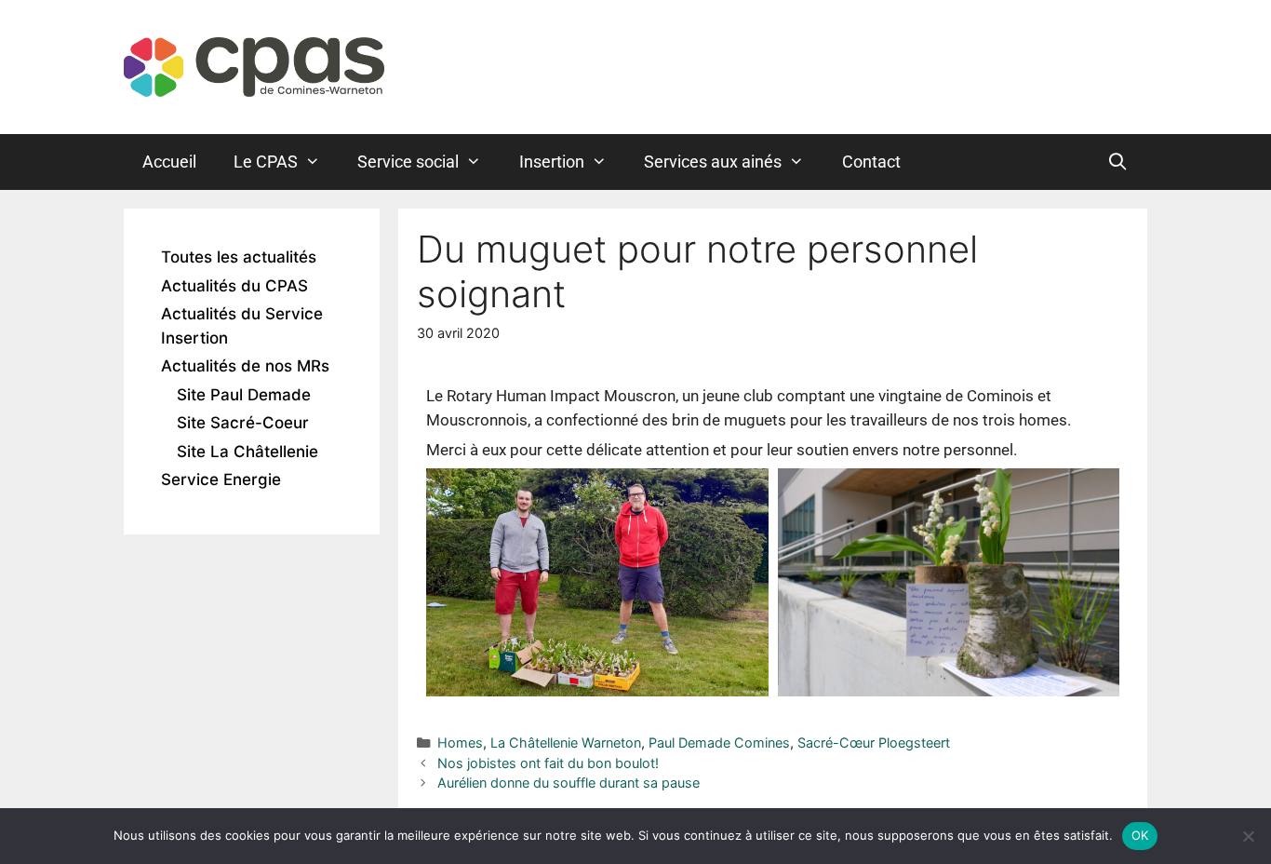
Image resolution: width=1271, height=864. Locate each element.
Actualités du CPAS (234, 286)
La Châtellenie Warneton (565, 742)
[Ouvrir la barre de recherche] (1118, 162)
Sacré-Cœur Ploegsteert (873, 742)
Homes (460, 742)
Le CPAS (266, 161)
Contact (871, 161)
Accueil (169, 161)
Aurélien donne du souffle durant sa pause (568, 782)
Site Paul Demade (244, 394)
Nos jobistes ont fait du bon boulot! (548, 763)
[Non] (1247, 836)
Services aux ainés (713, 161)
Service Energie (221, 479)
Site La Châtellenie (247, 451)
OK (1140, 835)
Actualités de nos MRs (245, 366)
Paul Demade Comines (719, 742)
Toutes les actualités (238, 257)
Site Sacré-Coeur (243, 422)
